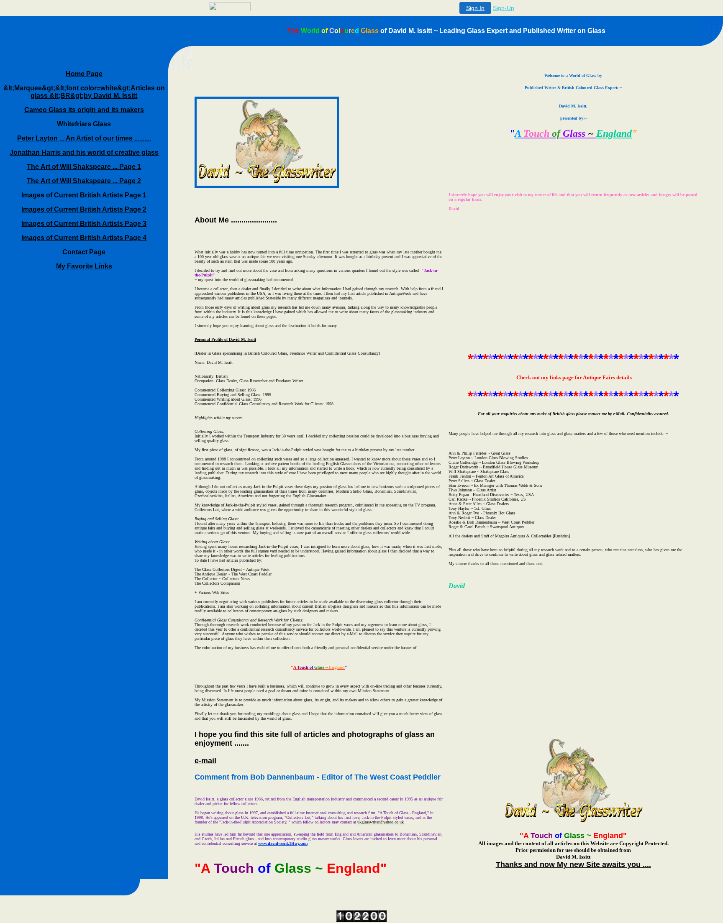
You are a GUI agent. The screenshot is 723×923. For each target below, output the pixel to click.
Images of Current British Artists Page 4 (83, 237)
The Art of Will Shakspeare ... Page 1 (84, 166)
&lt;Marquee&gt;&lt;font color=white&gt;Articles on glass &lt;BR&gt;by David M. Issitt (84, 91)
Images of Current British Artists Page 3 (83, 223)
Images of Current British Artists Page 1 (83, 195)
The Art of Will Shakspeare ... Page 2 (84, 180)
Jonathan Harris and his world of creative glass (84, 152)
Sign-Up (503, 8)
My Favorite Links (84, 266)
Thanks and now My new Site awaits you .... (573, 864)
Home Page (84, 73)
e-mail (205, 761)
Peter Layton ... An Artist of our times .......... (84, 138)
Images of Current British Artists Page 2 (83, 209)
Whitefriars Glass (84, 124)
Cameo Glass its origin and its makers (84, 109)
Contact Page (83, 252)
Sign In (475, 8)
